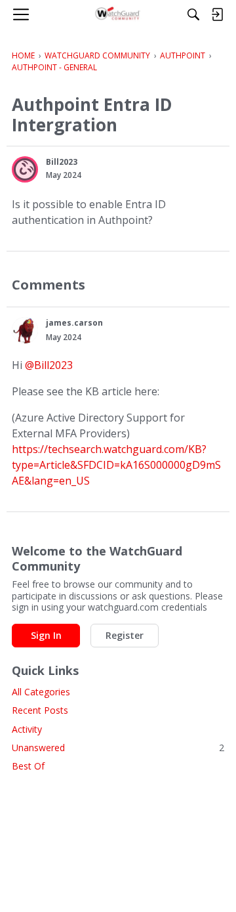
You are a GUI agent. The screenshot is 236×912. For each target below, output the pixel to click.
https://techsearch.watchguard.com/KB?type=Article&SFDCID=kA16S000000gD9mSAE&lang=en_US (116, 465)
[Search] (193, 14)
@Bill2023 (49, 365)
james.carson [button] (74, 322)
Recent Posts (40, 710)
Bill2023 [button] (61, 161)
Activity (27, 729)
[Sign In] (217, 14)
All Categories (41, 691)
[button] (25, 169)
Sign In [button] (46, 635)
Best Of (28, 766)
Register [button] (125, 635)
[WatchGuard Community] (118, 14)
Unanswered (118, 747)
